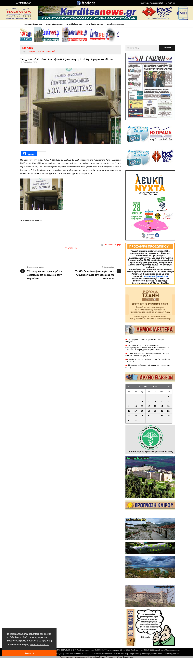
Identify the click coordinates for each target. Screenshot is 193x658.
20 (155, 411)
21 (162, 411)
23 (129, 416)
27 (155, 416)
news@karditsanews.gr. (170, 650)
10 (136, 406)
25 (142, 416)
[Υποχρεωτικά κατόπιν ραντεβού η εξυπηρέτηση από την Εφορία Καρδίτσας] (70, 106)
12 (149, 406)
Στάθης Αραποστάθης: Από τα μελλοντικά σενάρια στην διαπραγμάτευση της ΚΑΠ (147, 354)
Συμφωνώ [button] (29, 653)
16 (129, 411)
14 (162, 406)
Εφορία (32, 51)
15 (168, 406)
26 (149, 416)
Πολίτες (41, 51)
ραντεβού (50, 51)
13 (155, 406)
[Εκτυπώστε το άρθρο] (102, 244)
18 (142, 411)
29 (168, 416)
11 (142, 406)
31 (136, 421)
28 (162, 416)
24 (136, 416)
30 (129, 421)
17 (136, 411)
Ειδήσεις (27, 47)
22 (168, 411)
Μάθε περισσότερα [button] (39, 644)
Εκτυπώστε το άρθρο (112, 244)
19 (149, 411)
